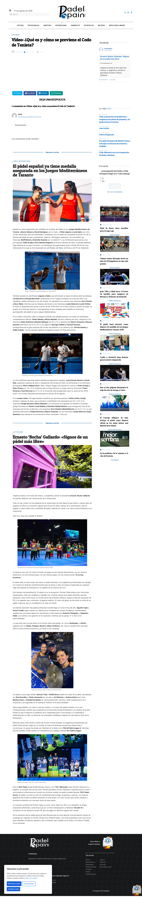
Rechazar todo (14, 884)
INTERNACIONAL (61, 25)
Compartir (112, 79)
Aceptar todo (13, 889)
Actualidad (16, 35)
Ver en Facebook (103, 79)
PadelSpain (108, 48)
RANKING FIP (75, 25)
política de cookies (30, 878)
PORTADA (20, 25)
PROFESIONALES (33, 25)
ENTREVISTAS (89, 25)
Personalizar (29, 884)
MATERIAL (101, 25)
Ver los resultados (114, 192)
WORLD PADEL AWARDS (117, 25)
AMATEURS (47, 25)
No (103, 181)
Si (103, 178)
